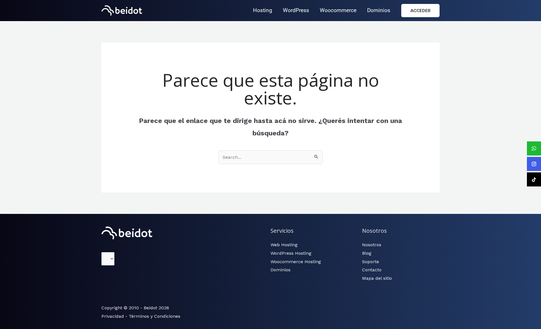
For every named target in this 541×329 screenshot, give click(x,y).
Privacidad (112, 316)
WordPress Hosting (290, 253)
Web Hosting (284, 244)
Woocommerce (338, 10)
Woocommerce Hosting (295, 261)
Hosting (262, 10)
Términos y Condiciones (154, 316)
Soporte (370, 261)
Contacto (372, 269)
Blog (366, 253)
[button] (420, 10)
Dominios (378, 10)
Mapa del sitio (377, 278)
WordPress (296, 10)
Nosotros (371, 244)
